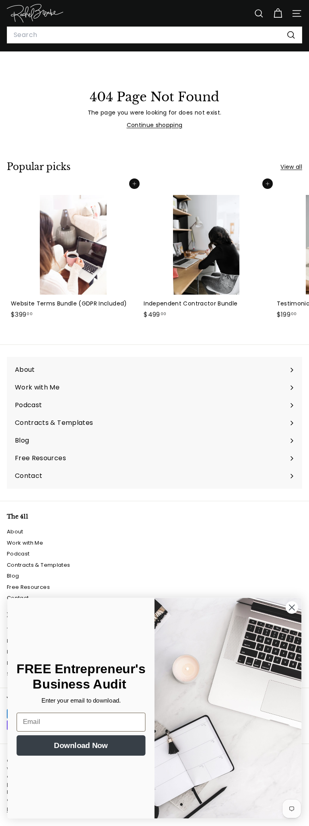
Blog (13, 576)
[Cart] (277, 13)
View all (291, 167)
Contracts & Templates (38, 565)
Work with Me (25, 543)
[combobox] (154, 35)
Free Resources (28, 587)
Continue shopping (155, 125)
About (15, 531)
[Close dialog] (292, 607)
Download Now (81, 745)
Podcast (18, 553)
